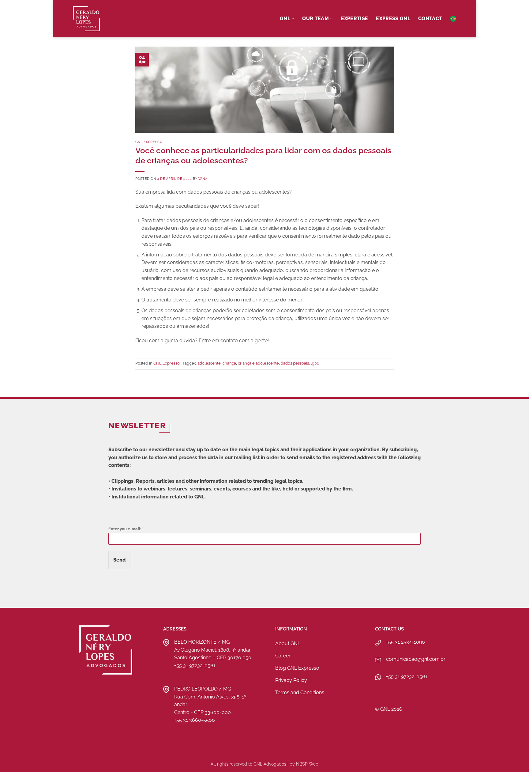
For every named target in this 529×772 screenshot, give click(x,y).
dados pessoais (295, 363)
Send (119, 560)
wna (202, 178)
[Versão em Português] (453, 19)
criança (229, 363)
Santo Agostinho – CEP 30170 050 (212, 657)
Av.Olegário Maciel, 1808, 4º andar (212, 650)
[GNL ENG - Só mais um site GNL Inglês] (103, 18)
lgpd (315, 363)
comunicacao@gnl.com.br (415, 659)
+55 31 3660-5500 (194, 720)
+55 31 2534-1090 (405, 642)
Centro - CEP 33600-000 (202, 712)
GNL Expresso (149, 142)
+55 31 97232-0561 (195, 665)
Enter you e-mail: (126, 529)
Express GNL (393, 18)
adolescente (209, 363)
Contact (430, 18)
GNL (285, 18)
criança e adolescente (258, 363)
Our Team (315, 18)
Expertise (354, 18)
